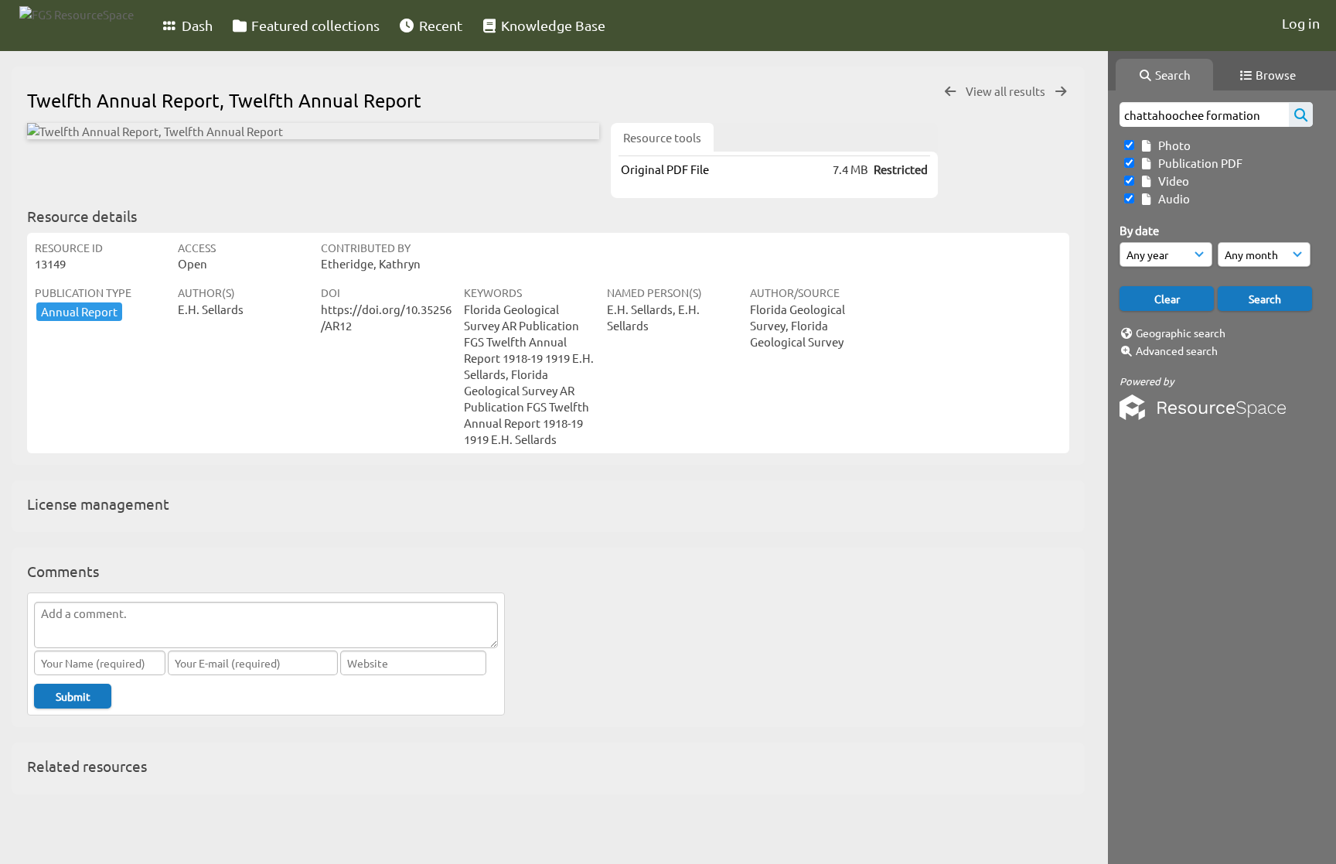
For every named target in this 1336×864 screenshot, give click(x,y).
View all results (1007, 91)
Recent (439, 25)
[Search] (1301, 114)
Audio (1172, 198)
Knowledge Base (551, 25)
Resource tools (662, 137)
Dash (196, 25)
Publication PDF (1198, 162)
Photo (1172, 145)
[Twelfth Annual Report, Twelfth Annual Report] (313, 131)
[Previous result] (950, 91)
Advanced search (1177, 350)
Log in (1301, 23)
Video (1171, 180)
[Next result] (1060, 91)
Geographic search (1180, 333)
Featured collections (314, 25)
